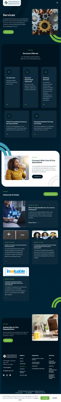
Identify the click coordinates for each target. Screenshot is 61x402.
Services (22, 366)
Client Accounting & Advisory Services (53, 370)
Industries (22, 364)
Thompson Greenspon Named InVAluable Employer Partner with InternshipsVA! (14, 283)
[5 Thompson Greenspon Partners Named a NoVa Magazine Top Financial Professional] (35, 261)
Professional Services (38, 368)
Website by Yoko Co (40, 393)
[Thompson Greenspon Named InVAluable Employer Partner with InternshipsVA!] (6, 298)
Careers (22, 369)
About (21, 361)
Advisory (51, 366)
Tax (50, 358)
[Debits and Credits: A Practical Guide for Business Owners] (6, 261)
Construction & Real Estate (38, 359)
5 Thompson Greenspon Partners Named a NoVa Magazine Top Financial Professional (45, 246)
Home (21, 358)
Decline (55, 398)
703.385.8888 (7, 367)
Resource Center (22, 372)
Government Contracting (36, 363)
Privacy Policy (19, 392)
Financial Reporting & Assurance (52, 362)
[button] (8, 340)
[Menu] (57, 3)
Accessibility (29, 392)
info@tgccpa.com (8, 371)
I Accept (44, 398)
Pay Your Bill (23, 375)
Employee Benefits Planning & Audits (52, 376)
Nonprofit (35, 366)
